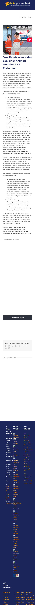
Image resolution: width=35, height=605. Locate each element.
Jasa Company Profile (27, 436)
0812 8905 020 (13, 151)
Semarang (30, 595)
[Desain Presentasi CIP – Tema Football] (16, 451)
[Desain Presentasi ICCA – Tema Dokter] (16, 555)
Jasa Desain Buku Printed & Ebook (28, 450)
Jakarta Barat (20, 592)
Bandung (7, 592)
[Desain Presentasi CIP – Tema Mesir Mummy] (16, 464)
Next (29, 17)
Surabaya (30, 597)
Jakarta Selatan (20, 597)
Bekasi (6, 595)
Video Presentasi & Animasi (27, 476)
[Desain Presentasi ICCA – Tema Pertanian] (16, 567)
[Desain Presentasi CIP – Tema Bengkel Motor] (16, 491)
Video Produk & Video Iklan (28, 482)
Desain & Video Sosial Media (27, 462)
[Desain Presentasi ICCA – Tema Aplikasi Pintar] (16, 542)
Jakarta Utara (20, 602)
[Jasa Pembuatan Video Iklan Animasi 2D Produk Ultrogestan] (16, 575)
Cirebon (6, 602)
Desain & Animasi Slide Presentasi (28, 443)
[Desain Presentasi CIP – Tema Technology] (16, 477)
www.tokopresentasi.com (17, 147)
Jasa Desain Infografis (27, 456)
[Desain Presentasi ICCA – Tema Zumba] (16, 528)
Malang (29, 592)
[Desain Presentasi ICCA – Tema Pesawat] (16, 504)
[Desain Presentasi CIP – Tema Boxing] (16, 439)
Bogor (6, 597)
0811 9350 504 (23, 151)
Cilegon (6, 599)
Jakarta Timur (20, 599)
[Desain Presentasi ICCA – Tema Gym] (16, 516)
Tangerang (30, 599)
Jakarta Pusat (20, 595)
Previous (23, 17)
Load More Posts (17, 318)
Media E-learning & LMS (27, 469)
